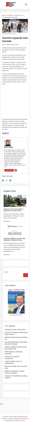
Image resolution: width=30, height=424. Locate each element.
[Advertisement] (15, 101)
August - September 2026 (16, 290)
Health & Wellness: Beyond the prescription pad (16, 348)
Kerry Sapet (8, 147)
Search (6, 272)
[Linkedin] (10, 180)
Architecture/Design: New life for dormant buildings (16, 343)
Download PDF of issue (16, 315)
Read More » (7, 221)
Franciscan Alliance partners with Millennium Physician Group (14, 239)
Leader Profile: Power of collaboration (13, 362)
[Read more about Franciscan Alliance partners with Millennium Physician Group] (15, 230)
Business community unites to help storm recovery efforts (13, 210)
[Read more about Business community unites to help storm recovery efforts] (15, 201)
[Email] (15, 170)
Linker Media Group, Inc (21, 418)
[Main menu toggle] (26, 4)
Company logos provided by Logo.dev (15, 420)
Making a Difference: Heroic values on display (14, 372)
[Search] (25, 275)
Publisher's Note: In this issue (15, 329)
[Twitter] (6, 180)
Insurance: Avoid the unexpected (12, 357)
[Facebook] (3, 180)
